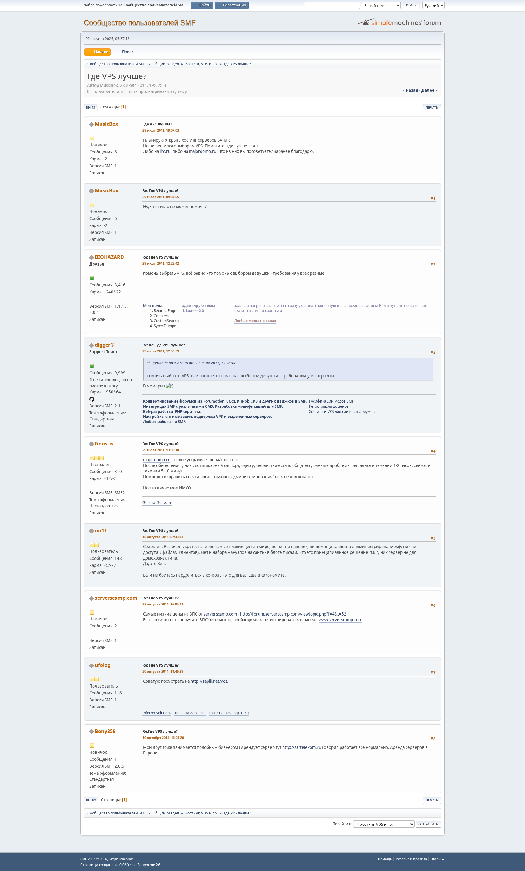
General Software (157, 502)
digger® (104, 344)
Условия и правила (411, 858)
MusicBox (106, 124)
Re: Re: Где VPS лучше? (163, 345)
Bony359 (105, 731)
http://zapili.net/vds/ (209, 681)
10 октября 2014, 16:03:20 (163, 737)
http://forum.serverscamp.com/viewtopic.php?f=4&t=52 (293, 614)
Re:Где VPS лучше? (160, 731)
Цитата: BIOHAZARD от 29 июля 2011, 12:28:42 (193, 362)
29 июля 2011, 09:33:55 (160, 196)
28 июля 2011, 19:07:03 (160, 130)
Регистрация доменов (329, 406)
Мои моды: (153, 305)
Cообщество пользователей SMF (140, 23)
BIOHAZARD (109, 257)
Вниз (90, 107)
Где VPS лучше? (157, 124)
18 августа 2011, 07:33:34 (162, 536)
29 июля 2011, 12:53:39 (160, 351)
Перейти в (341, 823)
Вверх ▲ (438, 858)
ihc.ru (165, 151)
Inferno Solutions (156, 712)
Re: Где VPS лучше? (160, 190)
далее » (429, 90)
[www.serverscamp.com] (91, 633)
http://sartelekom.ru (301, 747)
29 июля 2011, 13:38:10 (160, 450)
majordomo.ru (202, 151)
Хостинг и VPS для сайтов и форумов (342, 411)
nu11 (101, 530)
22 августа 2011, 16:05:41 (162, 604)
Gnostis (104, 443)
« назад (410, 90)
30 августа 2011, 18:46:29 (162, 671)
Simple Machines (121, 859)
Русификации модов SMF (331, 401)
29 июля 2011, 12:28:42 (160, 263)
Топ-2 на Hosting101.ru (229, 712)
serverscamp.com (116, 598)
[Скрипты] (91, 299)
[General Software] (91, 485)
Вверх (91, 800)
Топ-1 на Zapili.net (190, 712)
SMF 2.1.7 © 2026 (93, 859)
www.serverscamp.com (340, 619)
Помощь (385, 858)
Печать (432, 107)
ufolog (103, 665)
